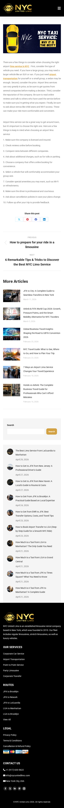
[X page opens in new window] (10, 789)
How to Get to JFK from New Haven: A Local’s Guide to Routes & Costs (34, 483)
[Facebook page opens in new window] (5, 789)
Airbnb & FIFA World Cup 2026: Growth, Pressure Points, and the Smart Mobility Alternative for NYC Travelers (42, 313)
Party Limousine (11, 670)
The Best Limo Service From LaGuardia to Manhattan (35, 452)
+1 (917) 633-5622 (15, 770)
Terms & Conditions (12, 740)
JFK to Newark (10, 697)
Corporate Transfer (12, 676)
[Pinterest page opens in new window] (19, 789)
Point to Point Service (13, 665)
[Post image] (11, 296)
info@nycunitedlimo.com (17, 775)
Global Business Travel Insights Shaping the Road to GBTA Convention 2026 (41, 333)
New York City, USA (15, 781)
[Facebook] (36, 219)
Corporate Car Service (13, 653)
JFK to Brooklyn (10, 691)
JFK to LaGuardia (11, 702)
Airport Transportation (14, 659)
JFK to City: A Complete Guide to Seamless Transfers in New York (38, 293)
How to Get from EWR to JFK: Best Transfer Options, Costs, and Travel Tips (35, 513)
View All (7, 719)
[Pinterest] (27, 219)
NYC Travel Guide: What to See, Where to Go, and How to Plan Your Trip (41, 351)
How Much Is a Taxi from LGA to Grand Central (34, 559)
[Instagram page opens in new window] (24, 789)
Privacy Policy (9, 735)
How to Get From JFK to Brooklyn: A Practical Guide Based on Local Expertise (35, 498)
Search (10, 425)
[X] (19, 219)
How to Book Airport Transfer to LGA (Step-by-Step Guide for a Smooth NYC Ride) (36, 529)
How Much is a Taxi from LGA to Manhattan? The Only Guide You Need (34, 544)
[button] (59, 8)
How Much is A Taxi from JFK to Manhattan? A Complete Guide (31, 590)
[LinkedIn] (44, 219)
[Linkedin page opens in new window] (15, 789)
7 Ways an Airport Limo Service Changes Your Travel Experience (38, 369)
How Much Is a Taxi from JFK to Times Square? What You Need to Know (34, 574)
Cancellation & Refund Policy (17, 746)
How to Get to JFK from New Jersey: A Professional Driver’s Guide (34, 468)
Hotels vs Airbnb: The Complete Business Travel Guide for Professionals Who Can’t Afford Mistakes (38, 391)
